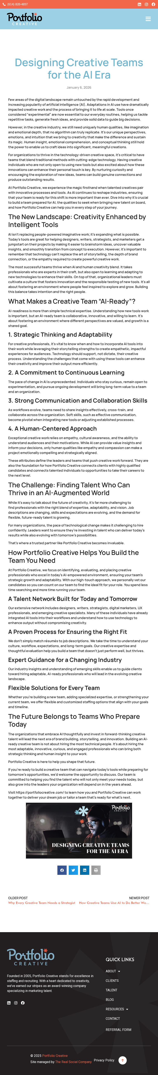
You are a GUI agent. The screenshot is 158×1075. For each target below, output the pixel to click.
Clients (112, 981)
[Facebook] (153, 4)
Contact (113, 1019)
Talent (111, 990)
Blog (110, 1000)
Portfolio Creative (55, 1056)
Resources (114, 1009)
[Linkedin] (139, 4)
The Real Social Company (73, 1062)
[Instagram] (146, 4)
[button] (62, 870)
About (111, 971)
